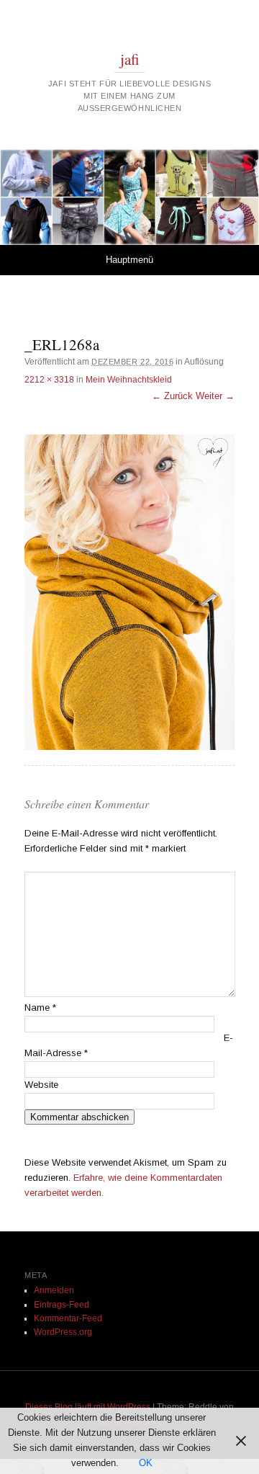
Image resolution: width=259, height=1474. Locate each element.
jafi (130, 59)
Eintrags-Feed (61, 1305)
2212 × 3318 (49, 380)
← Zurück (172, 395)
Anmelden (54, 1290)
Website (41, 1084)
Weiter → (215, 395)
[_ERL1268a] (129, 592)
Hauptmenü (129, 259)
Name (40, 1007)
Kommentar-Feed (68, 1318)
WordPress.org (63, 1332)
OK (146, 1462)
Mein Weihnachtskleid (129, 380)
